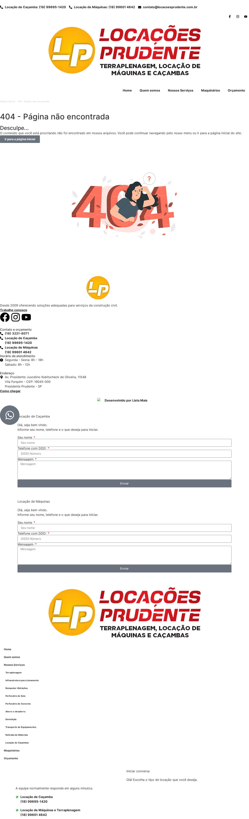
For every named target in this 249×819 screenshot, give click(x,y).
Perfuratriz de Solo (15, 696)
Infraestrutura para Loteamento (22, 680)
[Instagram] (15, 317)
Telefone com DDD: (32, 448)
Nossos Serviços (180, 90)
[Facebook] (5, 317)
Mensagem (26, 459)
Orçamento (236, 90)
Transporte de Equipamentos (20, 727)
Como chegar (10, 391)
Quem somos (150, 90)
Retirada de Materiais (16, 735)
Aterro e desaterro (15, 711)
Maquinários (210, 90)
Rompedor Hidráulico (16, 688)
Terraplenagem (13, 672)
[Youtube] (26, 317)
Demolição (11, 719)
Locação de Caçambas (17, 742)
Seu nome (25, 437)
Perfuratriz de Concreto (18, 703)
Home (127, 90)
